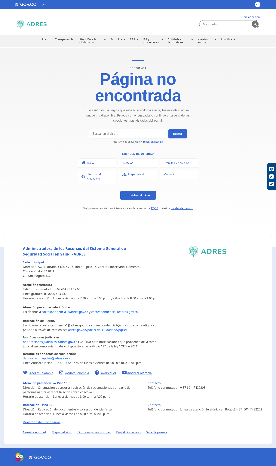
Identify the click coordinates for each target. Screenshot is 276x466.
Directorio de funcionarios (41, 422)
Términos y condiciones (94, 432)
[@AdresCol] (97, 373)
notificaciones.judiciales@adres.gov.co (50, 342)
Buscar (177, 133)
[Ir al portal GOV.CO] (40, 460)
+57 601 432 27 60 (67, 289)
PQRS (154, 208)
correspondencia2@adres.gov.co (114, 312)
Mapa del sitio (62, 432)
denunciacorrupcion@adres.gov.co (47, 358)
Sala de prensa (156, 432)
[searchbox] (229, 24)
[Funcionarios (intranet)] (44, 4)
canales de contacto (182, 208)
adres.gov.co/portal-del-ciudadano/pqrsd (97, 330)
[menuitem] (45, 41)
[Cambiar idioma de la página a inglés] (257, 4)
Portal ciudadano (128, 432)
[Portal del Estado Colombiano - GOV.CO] (26, 4)
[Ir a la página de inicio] (31, 24)
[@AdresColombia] (26, 373)
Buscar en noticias (153, 141)
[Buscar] (255, 24)
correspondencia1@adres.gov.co (65, 312)
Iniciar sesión (251, 16)
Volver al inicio (138, 195)
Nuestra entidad (34, 432)
